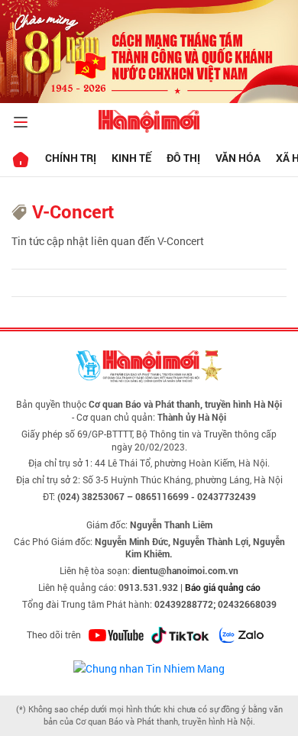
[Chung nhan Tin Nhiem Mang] (149, 667)
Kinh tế (131, 157)
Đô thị (183, 157)
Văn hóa (238, 157)
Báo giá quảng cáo (223, 587)
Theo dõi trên (54, 634)
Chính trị (70, 157)
